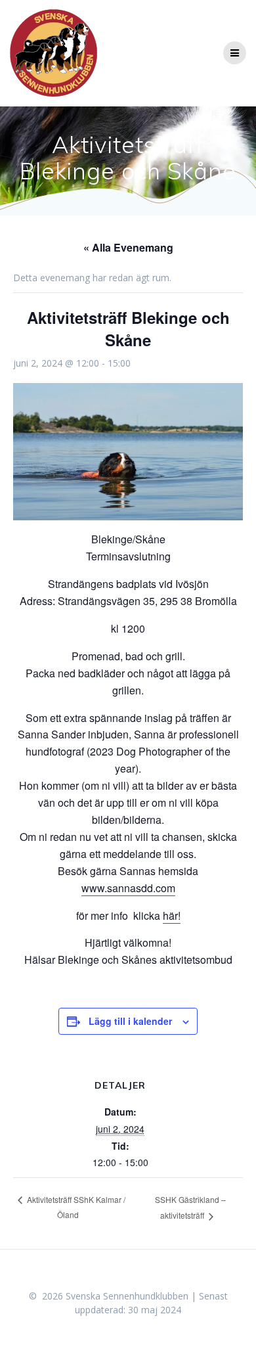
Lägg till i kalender (130, 1021)
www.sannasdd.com (128, 887)
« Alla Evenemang (128, 247)
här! (172, 915)
